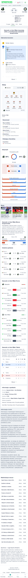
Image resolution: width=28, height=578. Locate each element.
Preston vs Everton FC (6, 493)
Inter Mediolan (5, 225)
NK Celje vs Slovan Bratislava (7, 499)
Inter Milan (23, 239)
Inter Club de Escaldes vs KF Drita (8, 542)
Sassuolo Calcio (13, 225)
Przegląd (8, 24)
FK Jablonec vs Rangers (6, 522)
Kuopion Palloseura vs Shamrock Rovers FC (8, 513)
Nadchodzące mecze (7, 477)
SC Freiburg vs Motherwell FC (7, 532)
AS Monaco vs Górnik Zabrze (7, 535)
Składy (12, 24)
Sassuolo (4, 239)
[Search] (15, 2)
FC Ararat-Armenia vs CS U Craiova (8, 529)
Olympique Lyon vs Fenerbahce (8, 505)
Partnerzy (23, 572)
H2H (17, 24)
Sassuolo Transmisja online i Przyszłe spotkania (13, 402)
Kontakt (8, 572)
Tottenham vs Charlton (6, 486)
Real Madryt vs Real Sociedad (7, 509)
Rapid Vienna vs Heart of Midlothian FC (8, 480)
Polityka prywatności (15, 572)
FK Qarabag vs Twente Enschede (8, 519)
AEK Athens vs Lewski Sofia (7, 496)
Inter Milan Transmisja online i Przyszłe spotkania (13, 405)
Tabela (20, 24)
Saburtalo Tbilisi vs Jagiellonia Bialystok (8, 525)
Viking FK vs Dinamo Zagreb (7, 502)
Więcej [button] (13, 79)
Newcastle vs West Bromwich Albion (8, 489)
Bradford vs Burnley (5, 483)
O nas (4, 572)
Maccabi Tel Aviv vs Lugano (7, 516)
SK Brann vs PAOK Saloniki (7, 538)
